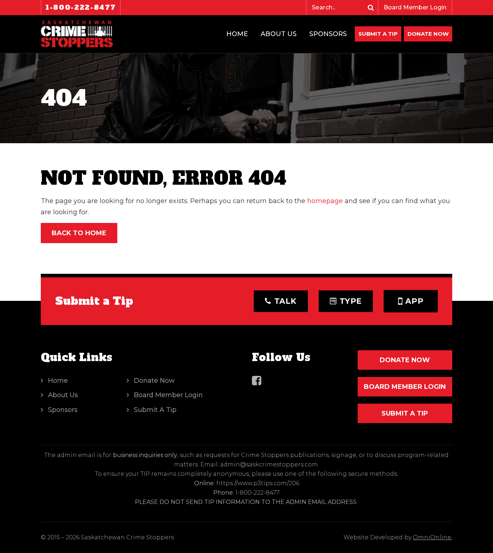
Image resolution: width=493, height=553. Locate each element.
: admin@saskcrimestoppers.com (268, 464)
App (414, 301)
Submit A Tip (378, 33)
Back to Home (79, 233)
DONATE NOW (428, 33)
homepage (325, 201)
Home (237, 34)
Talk (285, 301)
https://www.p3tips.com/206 (257, 483)
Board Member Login (415, 7)
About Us (279, 34)
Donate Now (154, 381)
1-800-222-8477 (80, 7)
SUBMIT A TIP (404, 413)
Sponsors (328, 34)
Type (351, 301)
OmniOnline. (432, 537)
